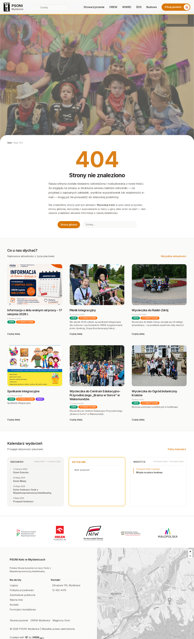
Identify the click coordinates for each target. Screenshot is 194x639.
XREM (38, 637)
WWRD (126, 7)
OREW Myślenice (40, 620)
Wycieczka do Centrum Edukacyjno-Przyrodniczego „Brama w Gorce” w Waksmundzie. (95, 395)
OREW (113, 7)
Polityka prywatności (22, 590)
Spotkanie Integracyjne (23, 391)
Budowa (151, 7)
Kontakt (14, 604)
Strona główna (69, 224)
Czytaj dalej (13, 334)
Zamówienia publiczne (22, 595)
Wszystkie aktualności (173, 256)
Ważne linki (16, 599)
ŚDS (139, 7)
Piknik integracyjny (83, 310)
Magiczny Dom (61, 620)
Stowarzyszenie (94, 7)
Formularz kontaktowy (23, 609)
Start (9, 142)
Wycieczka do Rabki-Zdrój (150, 310)
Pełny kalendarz (177, 449)
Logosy (14, 585)
